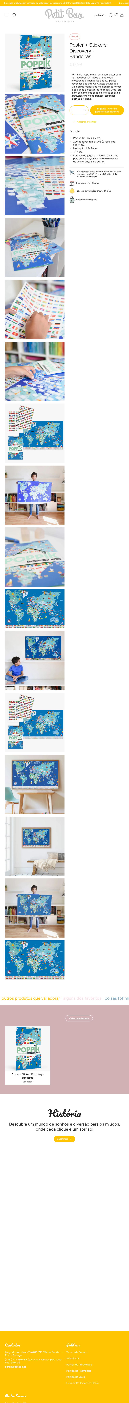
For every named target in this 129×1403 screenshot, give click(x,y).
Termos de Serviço (76, 1352)
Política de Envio (75, 1376)
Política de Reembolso (78, 1370)
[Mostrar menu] (6, 15)
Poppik (74, 36)
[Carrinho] (122, 15)
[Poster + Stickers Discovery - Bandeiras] (27, 1048)
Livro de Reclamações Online (82, 1383)
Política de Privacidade (79, 1364)
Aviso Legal (72, 1358)
